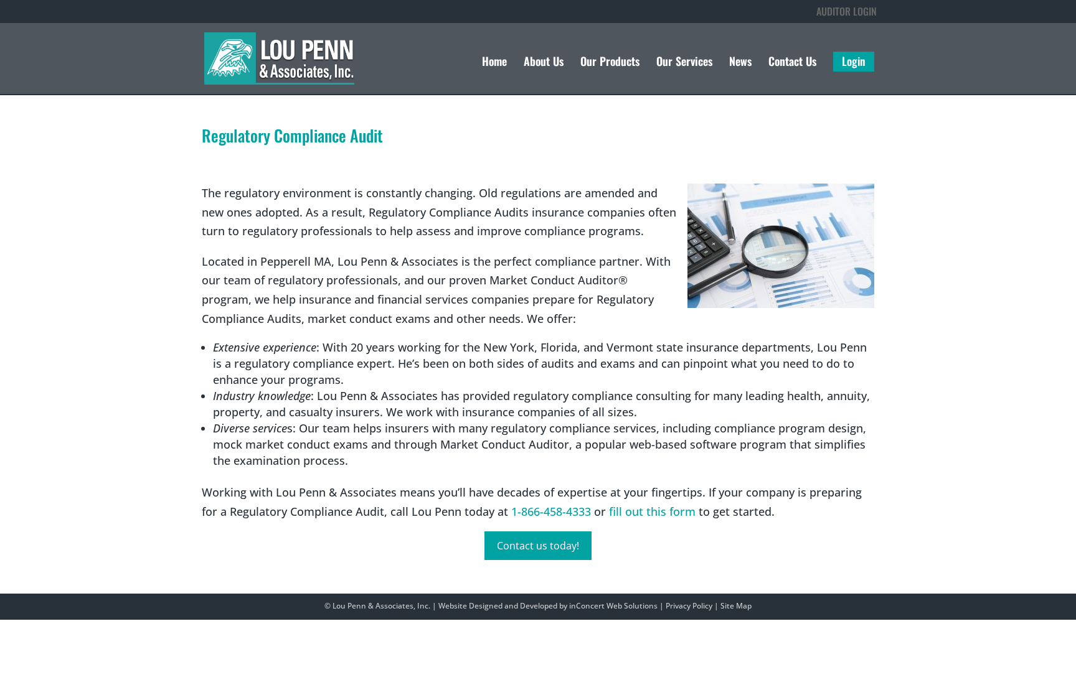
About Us (544, 63)
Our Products (609, 63)
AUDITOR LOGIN (846, 11)
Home (494, 63)
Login (854, 61)
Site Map (736, 605)
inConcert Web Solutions (613, 605)
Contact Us (792, 63)
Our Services (684, 63)
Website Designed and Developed (497, 605)
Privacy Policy (689, 605)
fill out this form (652, 511)
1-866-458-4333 (551, 511)
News (740, 63)
